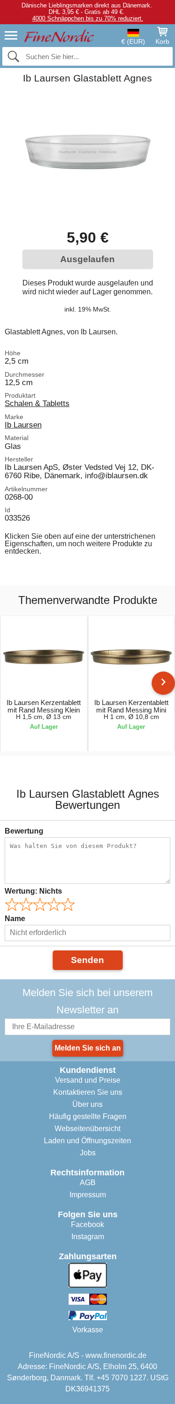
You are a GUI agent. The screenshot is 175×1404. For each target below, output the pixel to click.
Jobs (88, 1153)
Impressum (88, 1195)
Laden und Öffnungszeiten (87, 1141)
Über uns (87, 1104)
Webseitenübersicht (87, 1129)
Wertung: (33, 891)
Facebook (87, 1224)
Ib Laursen (23, 424)
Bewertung (24, 831)
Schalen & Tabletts (37, 403)
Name (15, 918)
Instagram (87, 1237)
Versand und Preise (87, 1080)
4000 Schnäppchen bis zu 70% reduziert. (87, 18)
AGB (88, 1183)
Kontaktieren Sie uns (87, 1092)
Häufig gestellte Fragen (87, 1116)
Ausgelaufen (87, 259)
